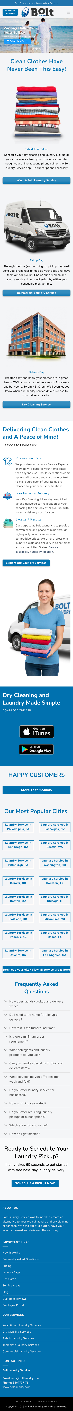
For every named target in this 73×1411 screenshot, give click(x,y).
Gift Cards (9, 1279)
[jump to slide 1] (33, 49)
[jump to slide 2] (36, 49)
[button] (68, 12)
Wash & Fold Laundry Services (22, 1325)
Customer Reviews (14, 1298)
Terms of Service (46, 1401)
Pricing (7, 1265)
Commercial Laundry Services (22, 1351)
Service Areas (11, 1285)
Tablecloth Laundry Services (21, 1345)
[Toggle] (6, 1001)
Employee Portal (13, 1305)
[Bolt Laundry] (37, 12)
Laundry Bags (11, 1272)
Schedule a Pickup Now (35, 1183)
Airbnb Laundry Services (18, 1338)
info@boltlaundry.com (25, 1378)
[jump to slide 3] (40, 49)
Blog (5, 1292)
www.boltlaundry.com (16, 1387)
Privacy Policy (25, 1401)
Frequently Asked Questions (21, 1259)
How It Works (11, 1252)
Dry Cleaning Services (17, 1331)
